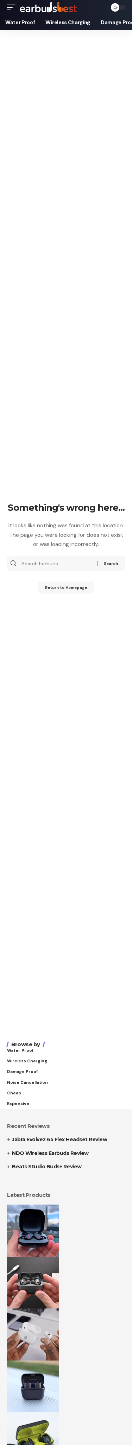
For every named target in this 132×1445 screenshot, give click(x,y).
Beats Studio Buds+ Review (47, 1166)
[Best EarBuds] (48, 7)
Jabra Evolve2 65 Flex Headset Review (59, 1139)
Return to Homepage (66, 587)
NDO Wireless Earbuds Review (50, 1153)
